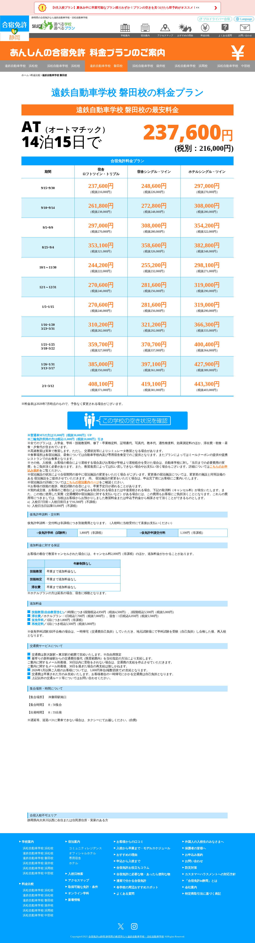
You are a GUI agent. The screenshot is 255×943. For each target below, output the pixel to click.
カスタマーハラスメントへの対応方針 (210, 874)
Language (246, 19)
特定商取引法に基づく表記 (203, 893)
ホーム (25, 75)
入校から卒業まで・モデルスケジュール (143, 848)
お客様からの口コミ (129, 841)
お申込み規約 (194, 854)
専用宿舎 (75, 858)
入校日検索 (75, 873)
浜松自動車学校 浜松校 (63, 65)
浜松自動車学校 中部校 (233, 65)
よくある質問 (125, 893)
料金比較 (35, 75)
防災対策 (191, 867)
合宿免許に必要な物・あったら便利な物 (143, 874)
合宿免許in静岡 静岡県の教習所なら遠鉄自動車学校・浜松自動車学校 (126, 936)
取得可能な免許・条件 (83, 886)
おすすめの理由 (126, 854)
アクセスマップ (78, 880)
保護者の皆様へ (195, 848)
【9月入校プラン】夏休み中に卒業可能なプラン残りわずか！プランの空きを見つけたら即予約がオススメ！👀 (125, 7)
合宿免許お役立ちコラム (132, 867)
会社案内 (191, 887)
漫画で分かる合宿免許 (131, 880)
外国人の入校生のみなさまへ (204, 841)
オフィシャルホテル (82, 853)
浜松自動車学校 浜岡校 (191, 65)
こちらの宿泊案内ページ (82, 482)
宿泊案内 (74, 841)
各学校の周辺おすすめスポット (137, 887)
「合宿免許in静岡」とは (201, 880)
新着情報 (74, 899)
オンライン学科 (78, 893)
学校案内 (28, 841)
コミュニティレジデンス (85, 848)
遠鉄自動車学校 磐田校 (106, 65)
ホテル (73, 863)
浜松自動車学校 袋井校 (148, 65)
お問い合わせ (194, 861)
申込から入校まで (128, 861)
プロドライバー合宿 (216, 19)
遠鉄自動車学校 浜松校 (21, 65)
